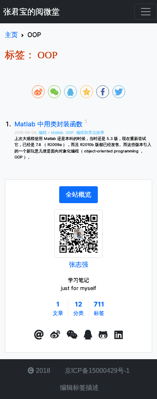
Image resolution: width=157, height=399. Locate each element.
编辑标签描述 (78, 387)
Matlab (57, 132)
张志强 (78, 264)
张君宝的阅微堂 (31, 11)
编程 (43, 132)
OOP (70, 132)
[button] (39, 335)
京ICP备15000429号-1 (96, 370)
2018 (42, 370)
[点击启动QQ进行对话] (88, 335)
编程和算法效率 (90, 132)
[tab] (78, 194)
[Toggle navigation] (145, 12)
